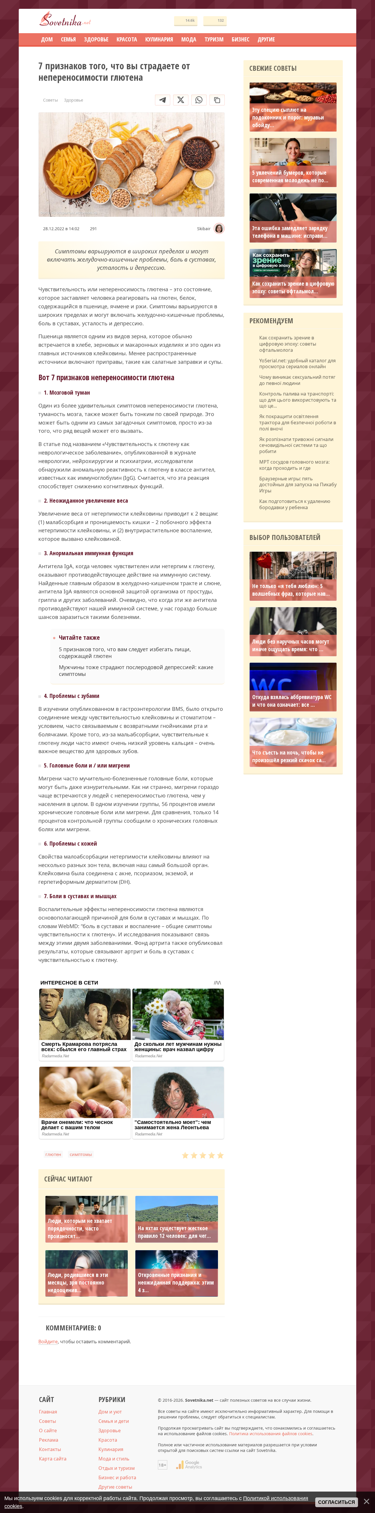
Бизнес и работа (117, 1477)
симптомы (81, 1154)
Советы (47, 1421)
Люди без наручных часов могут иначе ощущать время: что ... (290, 645)
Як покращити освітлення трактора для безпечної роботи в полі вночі (297, 422)
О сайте (48, 1430)
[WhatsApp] (199, 100)
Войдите (48, 1341)
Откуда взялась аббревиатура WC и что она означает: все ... (291, 700)
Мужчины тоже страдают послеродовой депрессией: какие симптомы (136, 670)
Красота (107, 1440)
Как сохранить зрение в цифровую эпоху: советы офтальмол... (293, 287)
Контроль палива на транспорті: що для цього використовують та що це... (297, 400)
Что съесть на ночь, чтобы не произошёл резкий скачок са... (289, 756)
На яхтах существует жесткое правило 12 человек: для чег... (174, 1232)
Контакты (50, 1449)
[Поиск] (317, 21)
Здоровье (109, 1430)
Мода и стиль (113, 1458)
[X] (180, 100)
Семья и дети (113, 1421)
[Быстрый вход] (334, 21)
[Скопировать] (217, 100)
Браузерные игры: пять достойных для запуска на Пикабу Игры (298, 485)
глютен (53, 1154)
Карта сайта (53, 1458)
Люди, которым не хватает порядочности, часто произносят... (80, 1228)
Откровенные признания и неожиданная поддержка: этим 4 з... (176, 1282)
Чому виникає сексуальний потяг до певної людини (297, 380)
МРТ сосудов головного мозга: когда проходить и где (294, 465)
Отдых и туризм (116, 1468)
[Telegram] (162, 100)
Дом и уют (110, 1411)
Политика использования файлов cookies (270, 1433)
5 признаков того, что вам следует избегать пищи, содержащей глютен (125, 652)
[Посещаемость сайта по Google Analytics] (189, 1464)
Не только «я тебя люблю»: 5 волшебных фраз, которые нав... (291, 590)
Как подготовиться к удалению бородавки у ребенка (294, 504)
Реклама (48, 1440)
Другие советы (115, 1487)
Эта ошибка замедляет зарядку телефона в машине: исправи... (290, 232)
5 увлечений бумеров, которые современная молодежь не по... (290, 176)
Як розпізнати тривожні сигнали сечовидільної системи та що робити (296, 445)
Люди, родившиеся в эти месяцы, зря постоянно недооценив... (78, 1282)
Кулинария (110, 1449)
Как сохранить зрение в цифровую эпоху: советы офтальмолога (287, 344)
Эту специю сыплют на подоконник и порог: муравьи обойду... (288, 117)
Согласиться (336, 1502)
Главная (48, 1411)
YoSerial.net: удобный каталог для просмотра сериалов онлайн (297, 364)
